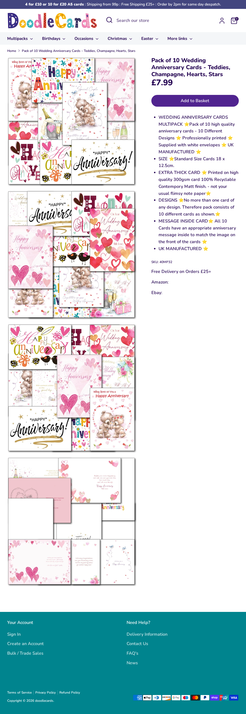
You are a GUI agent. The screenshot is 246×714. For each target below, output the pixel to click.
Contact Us (137, 643)
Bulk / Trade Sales (25, 653)
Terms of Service (19, 692)
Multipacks (18, 38)
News (132, 663)
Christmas (118, 38)
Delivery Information (147, 634)
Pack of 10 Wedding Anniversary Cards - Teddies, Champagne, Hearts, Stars (78, 51)
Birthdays (52, 38)
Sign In (14, 634)
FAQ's (132, 653)
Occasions (84, 38)
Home (11, 51)
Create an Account (25, 643)
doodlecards (44, 700)
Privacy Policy (45, 692)
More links (177, 38)
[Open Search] (109, 20)
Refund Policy (69, 692)
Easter (147, 38)
